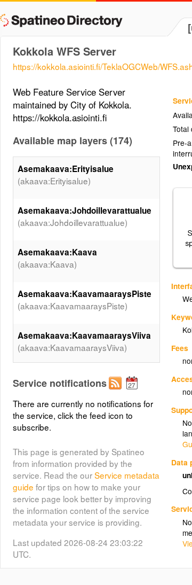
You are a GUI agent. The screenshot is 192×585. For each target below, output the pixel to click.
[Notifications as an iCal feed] (133, 391)
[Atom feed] (117, 391)
